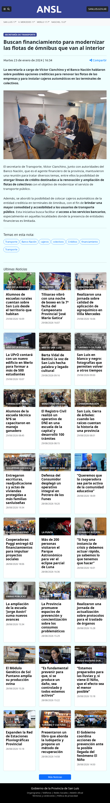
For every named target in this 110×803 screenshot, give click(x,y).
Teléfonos (46, 792)
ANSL (49, 9)
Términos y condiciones (43, 795)
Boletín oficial (76, 792)
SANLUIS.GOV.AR (97, 9)
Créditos (72, 241)
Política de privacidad (67, 795)
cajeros (45, 241)
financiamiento (89, 241)
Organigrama (33, 792)
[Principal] (6, 9)
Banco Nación (29, 241)
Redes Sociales (61, 792)
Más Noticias (55, 777)
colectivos (58, 241)
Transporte (11, 241)
